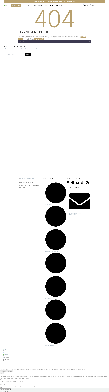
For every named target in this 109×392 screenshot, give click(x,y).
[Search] (89, 41)
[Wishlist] (97, 5)
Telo (29, 5)
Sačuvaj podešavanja (5, 389)
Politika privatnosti (4, 391)
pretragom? (39, 39)
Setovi (34, 5)
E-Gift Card (51, 5)
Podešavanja (3, 371)
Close (2, 373)
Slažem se (10, 371)
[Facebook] (72, 182)
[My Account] (100, 5)
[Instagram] (68, 182)
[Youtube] (77, 182)
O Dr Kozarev (59, 5)
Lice (24, 5)
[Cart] (103, 5)
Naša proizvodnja (42, 5)
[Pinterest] (87, 182)
